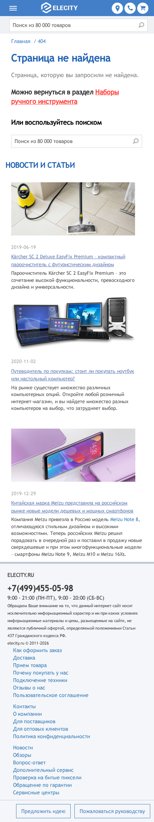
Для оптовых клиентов (40, 729)
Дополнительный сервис (43, 770)
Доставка (24, 658)
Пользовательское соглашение (51, 695)
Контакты (24, 706)
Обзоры (22, 755)
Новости (23, 748)
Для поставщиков (34, 721)
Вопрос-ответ (29, 762)
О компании (27, 714)
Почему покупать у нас (40, 673)
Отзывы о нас (29, 688)
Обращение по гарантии (42, 785)
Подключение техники (40, 680)
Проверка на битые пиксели (47, 777)
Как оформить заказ (37, 650)
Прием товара (30, 665)
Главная (20, 41)
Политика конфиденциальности (51, 736)
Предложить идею (43, 811)
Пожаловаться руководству (112, 811)
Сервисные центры (36, 792)
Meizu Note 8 (124, 519)
